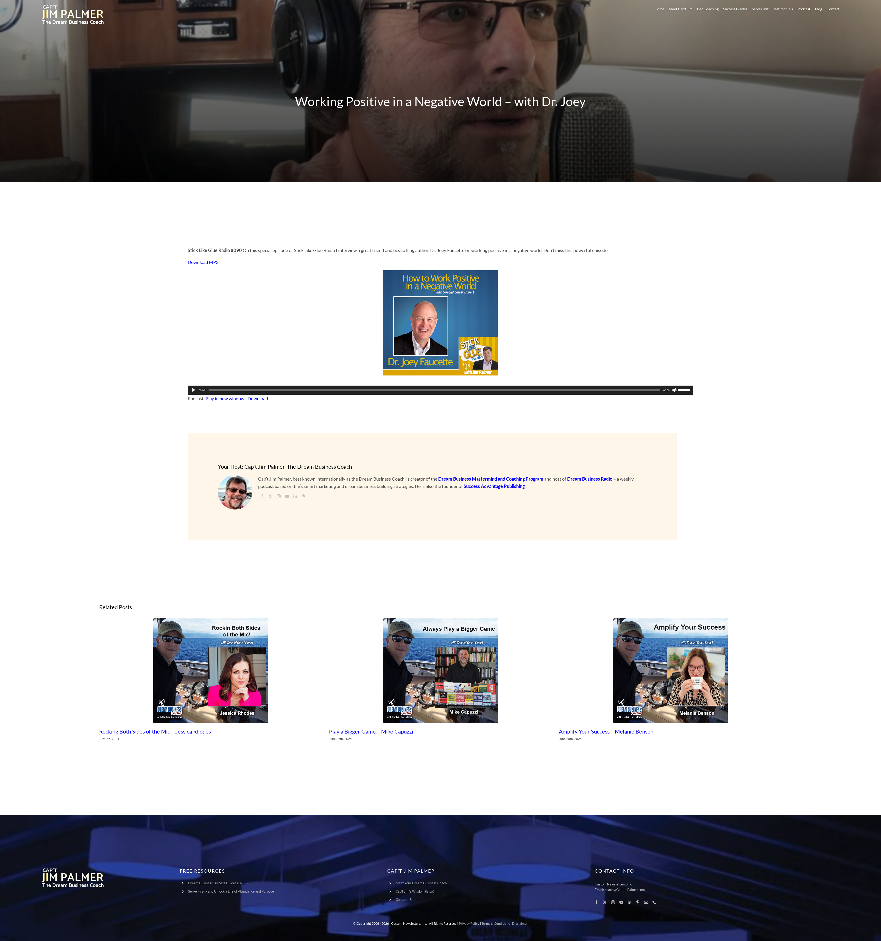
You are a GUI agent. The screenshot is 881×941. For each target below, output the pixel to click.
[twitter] (270, 496)
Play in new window (225, 398)
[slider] (684, 390)
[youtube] (287, 496)
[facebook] (262, 496)
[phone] (654, 902)
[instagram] (279, 496)
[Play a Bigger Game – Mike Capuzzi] (440, 670)
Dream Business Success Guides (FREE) (218, 883)
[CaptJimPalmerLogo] (73, 7)
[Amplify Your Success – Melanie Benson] (670, 670)
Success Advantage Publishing (494, 486)
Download (258, 398)
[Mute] (674, 390)
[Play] (193, 390)
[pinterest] (303, 496)
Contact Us (404, 899)
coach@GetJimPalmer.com (625, 890)
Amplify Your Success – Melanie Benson (606, 731)
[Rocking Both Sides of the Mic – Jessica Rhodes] (210, 670)
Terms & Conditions (496, 923)
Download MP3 (203, 262)
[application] (440, 390)
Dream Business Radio (589, 479)
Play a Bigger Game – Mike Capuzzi (371, 731)
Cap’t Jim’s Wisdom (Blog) (415, 891)
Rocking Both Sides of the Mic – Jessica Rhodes (155, 731)
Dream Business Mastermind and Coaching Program (490, 479)
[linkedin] (295, 496)
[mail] (646, 902)
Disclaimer (520, 923)
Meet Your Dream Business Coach (421, 883)
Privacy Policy (469, 923)
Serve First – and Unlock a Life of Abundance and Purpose (231, 891)
